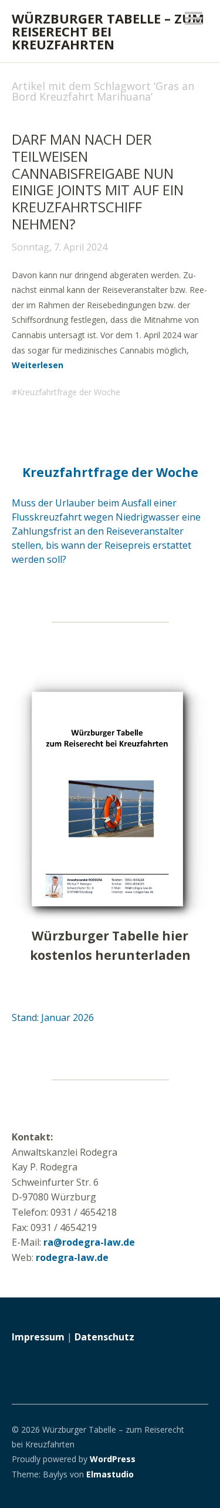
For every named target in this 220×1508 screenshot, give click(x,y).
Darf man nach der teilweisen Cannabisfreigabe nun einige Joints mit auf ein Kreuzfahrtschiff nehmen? (98, 181)
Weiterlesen (37, 365)
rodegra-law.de (72, 1257)
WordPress (113, 1458)
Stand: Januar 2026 (53, 1017)
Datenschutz (104, 1336)
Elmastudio (110, 1474)
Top (196, 1474)
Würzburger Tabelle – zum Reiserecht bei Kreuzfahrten (108, 31)
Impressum (38, 1336)
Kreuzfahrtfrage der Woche (68, 392)
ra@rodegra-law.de (89, 1242)
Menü (193, 18)
